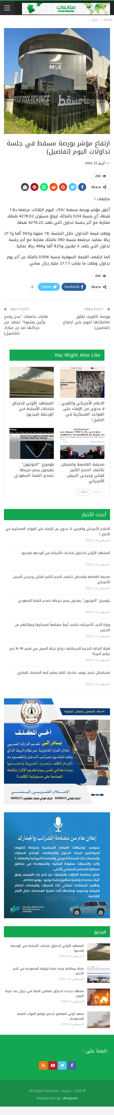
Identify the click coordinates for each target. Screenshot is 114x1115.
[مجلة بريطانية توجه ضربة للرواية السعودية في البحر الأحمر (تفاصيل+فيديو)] (98, 974)
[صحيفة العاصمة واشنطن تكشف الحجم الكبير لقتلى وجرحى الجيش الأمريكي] (82, 443)
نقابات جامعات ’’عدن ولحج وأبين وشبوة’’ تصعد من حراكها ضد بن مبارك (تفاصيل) (26, 325)
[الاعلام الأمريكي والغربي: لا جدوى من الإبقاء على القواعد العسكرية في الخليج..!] (82, 382)
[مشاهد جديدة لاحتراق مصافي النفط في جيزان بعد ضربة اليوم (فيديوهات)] (98, 997)
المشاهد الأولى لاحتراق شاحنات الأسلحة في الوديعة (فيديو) (65, 553)
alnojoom (70, 1098)
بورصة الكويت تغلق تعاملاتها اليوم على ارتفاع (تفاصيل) (86, 322)
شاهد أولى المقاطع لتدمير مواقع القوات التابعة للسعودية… (50, 1016)
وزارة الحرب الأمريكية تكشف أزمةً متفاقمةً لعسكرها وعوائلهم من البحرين (62, 627)
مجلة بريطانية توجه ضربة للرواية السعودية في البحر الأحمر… (48, 971)
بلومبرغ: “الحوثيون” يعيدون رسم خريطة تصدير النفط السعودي (64, 600)
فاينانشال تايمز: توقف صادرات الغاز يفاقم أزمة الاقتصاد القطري (63, 672)
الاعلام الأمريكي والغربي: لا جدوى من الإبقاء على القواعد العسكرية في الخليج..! (58, 531)
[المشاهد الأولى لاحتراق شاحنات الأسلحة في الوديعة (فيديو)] (32, 382)
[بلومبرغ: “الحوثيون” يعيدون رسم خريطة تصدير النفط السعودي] (32, 443)
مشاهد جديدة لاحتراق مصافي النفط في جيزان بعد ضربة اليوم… (44, 993)
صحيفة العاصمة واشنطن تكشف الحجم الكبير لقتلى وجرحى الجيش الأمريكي (61, 579)
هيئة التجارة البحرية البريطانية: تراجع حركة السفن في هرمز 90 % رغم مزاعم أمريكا (60, 651)
